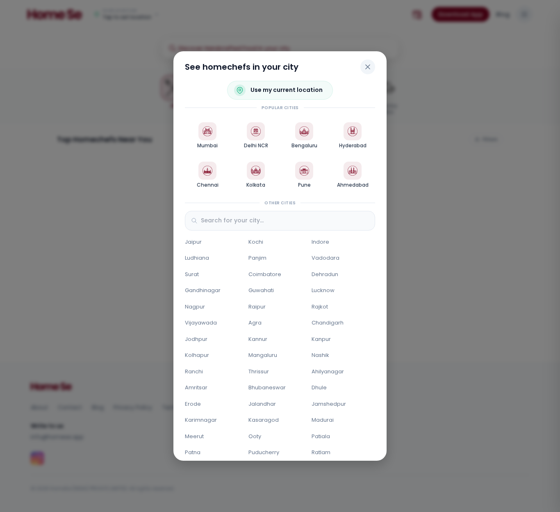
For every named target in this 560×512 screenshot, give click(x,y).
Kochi (255, 242)
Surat (192, 274)
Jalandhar (262, 404)
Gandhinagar (203, 290)
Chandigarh (328, 323)
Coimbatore (264, 274)
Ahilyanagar (328, 371)
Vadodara (325, 258)
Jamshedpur (329, 404)
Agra (255, 323)
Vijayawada (201, 323)
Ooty (254, 436)
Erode (193, 404)
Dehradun (325, 274)
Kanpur (321, 339)
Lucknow (323, 290)
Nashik (320, 355)
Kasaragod (263, 420)
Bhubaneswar (267, 387)
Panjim (257, 258)
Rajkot (320, 307)
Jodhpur (196, 339)
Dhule (319, 387)
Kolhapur (197, 355)
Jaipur (193, 242)
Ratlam (321, 452)
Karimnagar (201, 420)
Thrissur (258, 371)
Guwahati (261, 290)
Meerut (194, 436)
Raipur (257, 307)
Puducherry (263, 452)
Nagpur (195, 307)
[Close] (367, 66)
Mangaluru (262, 355)
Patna (192, 452)
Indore (320, 242)
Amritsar (196, 387)
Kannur (257, 339)
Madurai (323, 420)
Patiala (321, 436)
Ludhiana (197, 258)
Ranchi (194, 371)
